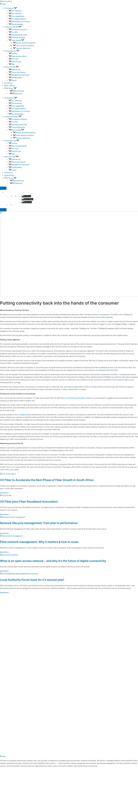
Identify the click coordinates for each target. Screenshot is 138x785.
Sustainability (16, 78)
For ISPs (14, 32)
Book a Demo (9, 86)
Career (14, 80)
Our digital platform (18, 19)
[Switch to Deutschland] (17, 91)
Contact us (8, 83)
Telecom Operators (23, 48)
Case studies (16, 40)
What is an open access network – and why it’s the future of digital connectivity (53, 561)
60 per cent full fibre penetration (72, 398)
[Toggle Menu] (3, 188)
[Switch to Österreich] (16, 93)
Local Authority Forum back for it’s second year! (32, 579)
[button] (15, 8)
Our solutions (16, 14)
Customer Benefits (11, 27)
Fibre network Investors (25, 46)
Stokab (22, 415)
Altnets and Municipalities (25, 43)
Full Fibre (15, 59)
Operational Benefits (19, 35)
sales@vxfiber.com (7, 781)
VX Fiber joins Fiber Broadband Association (29, 501)
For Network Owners (19, 30)
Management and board (20, 75)
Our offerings (16, 11)
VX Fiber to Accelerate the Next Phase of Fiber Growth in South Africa (46, 480)
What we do (15, 70)
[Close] (3, 209)
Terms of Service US (8, 778)
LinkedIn (3, 784)
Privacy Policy (5, 770)
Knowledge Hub (10, 51)
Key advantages (17, 24)
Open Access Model (19, 56)
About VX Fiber (10, 67)
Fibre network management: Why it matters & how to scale (39, 542)
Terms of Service (6, 776)
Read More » (5, 493)
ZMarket (98, 417)
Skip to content (6, 1)
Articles (14, 54)
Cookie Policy (5, 773)
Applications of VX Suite (20, 21)
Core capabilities (17, 16)
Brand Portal (16, 62)
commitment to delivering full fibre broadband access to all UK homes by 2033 (102, 367)
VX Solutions (9, 8)
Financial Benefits (18, 38)
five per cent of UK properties (101, 317)
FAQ (12, 64)
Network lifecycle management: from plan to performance (39, 523)
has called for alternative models (123, 377)
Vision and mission (18, 72)
